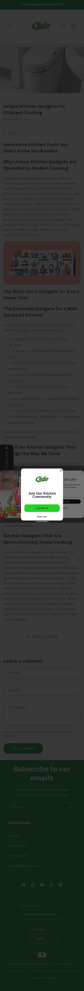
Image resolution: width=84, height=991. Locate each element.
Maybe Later (42, 517)
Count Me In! (42, 508)
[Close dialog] (61, 470)
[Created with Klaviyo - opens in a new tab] (42, 521)
